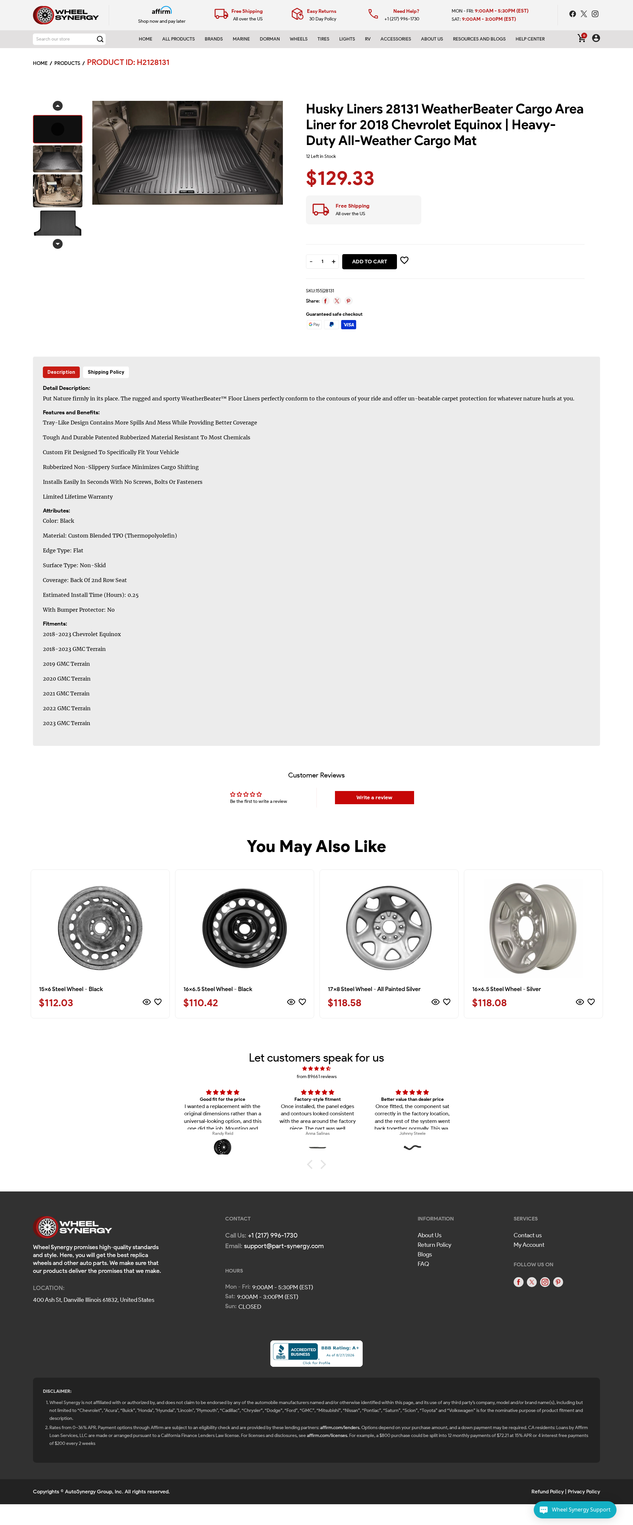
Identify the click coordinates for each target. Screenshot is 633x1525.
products (67, 63)
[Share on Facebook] (325, 301)
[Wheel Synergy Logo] (72, 1229)
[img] (316, 1069)
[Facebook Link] (573, 14)
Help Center (530, 39)
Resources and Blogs (479, 39)
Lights (347, 39)
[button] (311, 1164)
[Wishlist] (158, 1003)
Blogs (425, 1254)
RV (368, 39)
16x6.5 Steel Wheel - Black (217, 989)
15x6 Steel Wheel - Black (71, 989)
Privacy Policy (584, 1491)
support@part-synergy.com (284, 1246)
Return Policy (434, 1244)
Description (61, 372)
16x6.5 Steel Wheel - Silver (506, 989)
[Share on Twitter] (337, 301)
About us (432, 39)
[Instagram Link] (595, 14)
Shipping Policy (106, 372)
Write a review (374, 797)
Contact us (528, 1235)
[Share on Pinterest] (349, 301)
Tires (323, 39)
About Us (429, 1235)
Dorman (270, 39)
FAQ (423, 1264)
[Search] (100, 39)
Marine (241, 39)
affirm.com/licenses (327, 1435)
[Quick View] (147, 1003)
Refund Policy (547, 1491)
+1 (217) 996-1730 (401, 19)
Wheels (299, 39)
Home (145, 39)
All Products (178, 39)
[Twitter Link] (584, 14)
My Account (529, 1244)
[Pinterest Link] (558, 1282)
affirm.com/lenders (339, 1427)
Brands (214, 39)
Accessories (395, 39)
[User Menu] (596, 39)
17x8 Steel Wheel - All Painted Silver (374, 989)
